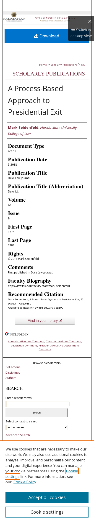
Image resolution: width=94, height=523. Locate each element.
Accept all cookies (47, 497)
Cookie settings (47, 512)
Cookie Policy (24, 481)
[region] (47, 481)
